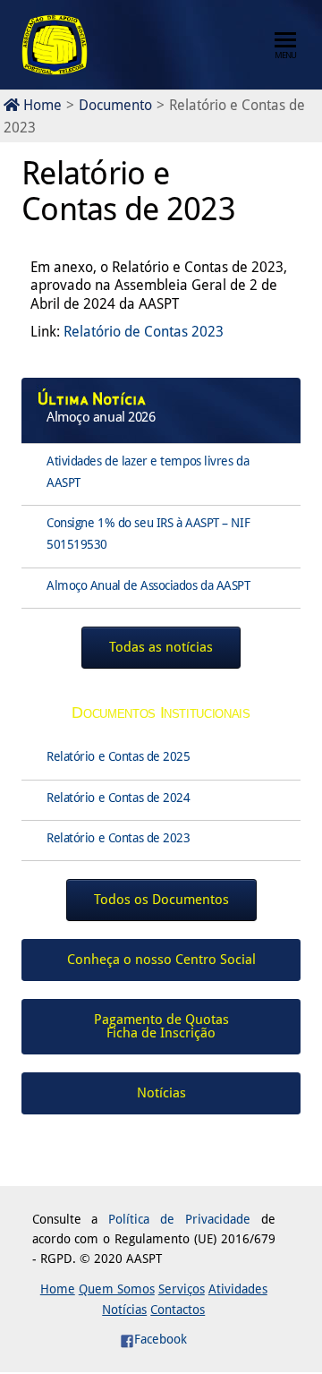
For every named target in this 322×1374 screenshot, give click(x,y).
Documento (115, 105)
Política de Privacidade (179, 1219)
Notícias (124, 1309)
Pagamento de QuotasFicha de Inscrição (161, 1026)
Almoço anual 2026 (101, 417)
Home (41, 105)
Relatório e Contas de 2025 (119, 756)
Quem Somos (117, 1289)
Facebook (160, 1339)
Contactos (177, 1309)
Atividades (237, 1289)
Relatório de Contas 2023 (144, 331)
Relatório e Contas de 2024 (119, 797)
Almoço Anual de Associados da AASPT (148, 585)
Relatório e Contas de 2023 (119, 838)
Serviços (181, 1289)
